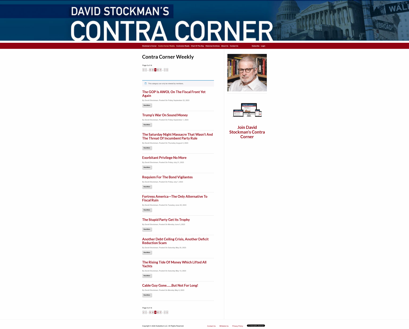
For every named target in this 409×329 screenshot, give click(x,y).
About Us (224, 46)
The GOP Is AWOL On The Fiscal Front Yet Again (174, 94)
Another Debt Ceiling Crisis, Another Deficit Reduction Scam (175, 241)
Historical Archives (212, 46)
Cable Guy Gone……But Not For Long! (170, 285)
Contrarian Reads (182, 46)
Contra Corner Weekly (166, 46)
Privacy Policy (237, 326)
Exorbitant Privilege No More (164, 157)
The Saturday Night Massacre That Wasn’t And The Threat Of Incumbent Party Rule (177, 136)
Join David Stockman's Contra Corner (247, 132)
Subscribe (255, 46)
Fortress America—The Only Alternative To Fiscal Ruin (174, 198)
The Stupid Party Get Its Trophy (166, 219)
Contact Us (234, 46)
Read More (147, 105)
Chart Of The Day (197, 46)
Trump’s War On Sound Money (165, 115)
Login (263, 46)
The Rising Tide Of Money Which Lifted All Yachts (174, 264)
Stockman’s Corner (149, 46)
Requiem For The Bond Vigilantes (167, 177)
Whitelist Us (223, 326)
